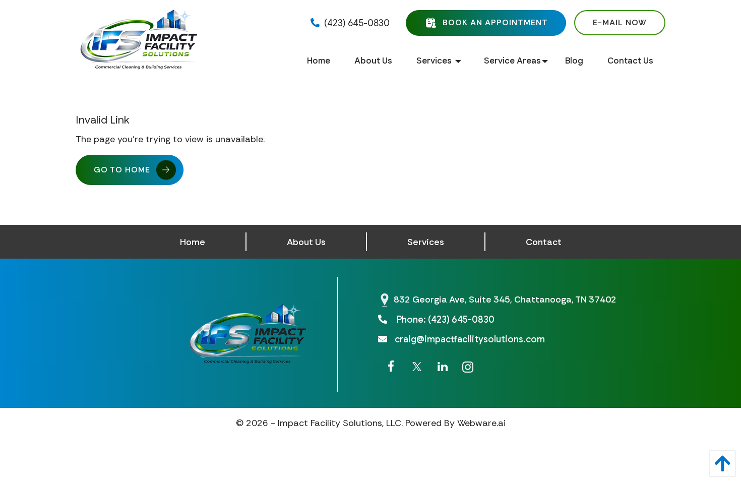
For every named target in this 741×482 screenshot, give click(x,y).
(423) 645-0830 (356, 23)
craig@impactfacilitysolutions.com (470, 339)
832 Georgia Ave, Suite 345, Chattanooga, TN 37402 (505, 299)
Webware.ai (481, 423)
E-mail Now (620, 22)
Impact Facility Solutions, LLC (339, 423)
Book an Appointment (495, 22)
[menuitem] (318, 61)
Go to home (122, 169)
